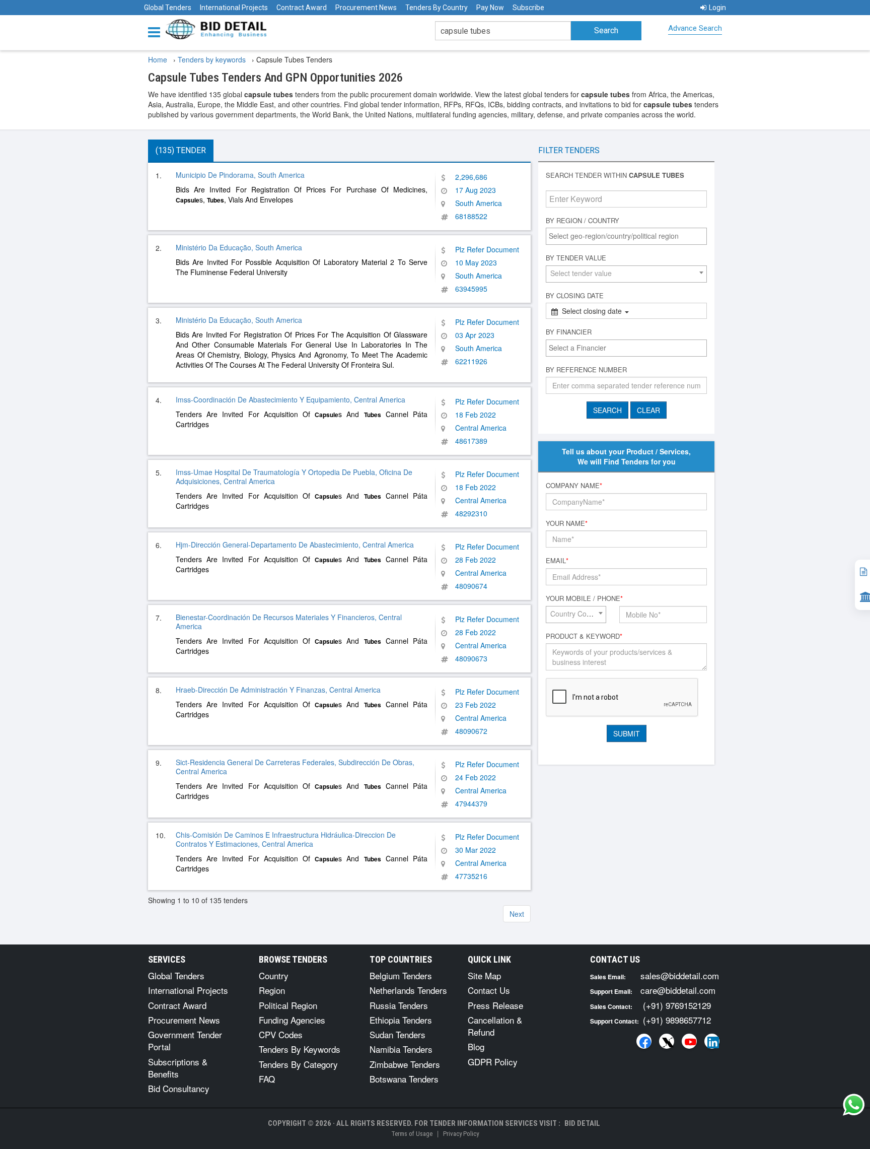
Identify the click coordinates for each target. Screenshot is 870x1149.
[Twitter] (666, 1041)
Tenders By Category (298, 1064)
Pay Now (490, 8)
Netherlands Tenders (408, 990)
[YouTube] (689, 1041)
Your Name (567, 523)
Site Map (484, 975)
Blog (476, 1046)
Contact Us (489, 990)
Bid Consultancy (178, 1088)
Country (273, 975)
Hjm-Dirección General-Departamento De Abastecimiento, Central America (295, 544)
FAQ (267, 1078)
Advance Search (695, 28)
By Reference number (586, 369)
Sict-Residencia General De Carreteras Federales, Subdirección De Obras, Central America (295, 766)
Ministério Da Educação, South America (239, 247)
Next (517, 914)
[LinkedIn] (711, 1041)
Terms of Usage (411, 1133)
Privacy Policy (461, 1133)
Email (557, 560)
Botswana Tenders (404, 1078)
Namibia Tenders (401, 1049)
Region (272, 990)
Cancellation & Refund (495, 1025)
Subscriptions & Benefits (177, 1067)
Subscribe (528, 8)
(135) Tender (181, 150)
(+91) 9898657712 (677, 1019)
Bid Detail (582, 1123)
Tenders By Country (436, 8)
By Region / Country (582, 220)
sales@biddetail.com (679, 975)
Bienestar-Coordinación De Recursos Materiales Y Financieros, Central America (289, 621)
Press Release (495, 1005)
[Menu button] (156, 31)
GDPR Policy (493, 1061)
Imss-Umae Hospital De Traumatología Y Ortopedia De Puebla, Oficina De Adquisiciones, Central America (294, 476)
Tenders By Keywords (299, 1049)
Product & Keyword (584, 636)
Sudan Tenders (397, 1034)
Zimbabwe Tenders (405, 1064)
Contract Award (301, 8)
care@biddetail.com (677, 990)
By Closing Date (575, 295)
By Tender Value (576, 257)
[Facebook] (643, 1041)
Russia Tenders (399, 1005)
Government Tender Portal (185, 1040)
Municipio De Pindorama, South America (240, 175)
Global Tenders (167, 8)
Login (717, 8)
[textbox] (629, 236)
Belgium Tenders (401, 975)
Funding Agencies (292, 1019)
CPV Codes (281, 1034)
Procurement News (366, 8)
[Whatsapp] (853, 1104)
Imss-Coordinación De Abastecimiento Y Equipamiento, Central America (290, 399)
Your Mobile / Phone (584, 598)
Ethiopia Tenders (401, 1019)
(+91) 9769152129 (677, 1005)
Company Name (574, 485)
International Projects (234, 8)
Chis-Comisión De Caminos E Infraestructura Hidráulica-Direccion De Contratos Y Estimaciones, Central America (286, 839)
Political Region (288, 1005)
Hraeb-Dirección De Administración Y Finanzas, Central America (278, 690)
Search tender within (615, 175)
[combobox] (626, 236)
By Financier (569, 331)
